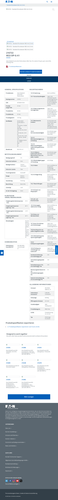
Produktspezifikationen (15, 66)
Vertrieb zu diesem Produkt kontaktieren (31, 72)
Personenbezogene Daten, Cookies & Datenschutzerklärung (21, 493)
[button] (56, 250)
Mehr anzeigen (29, 397)
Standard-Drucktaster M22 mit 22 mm (16, 5)
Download (11, 41)
